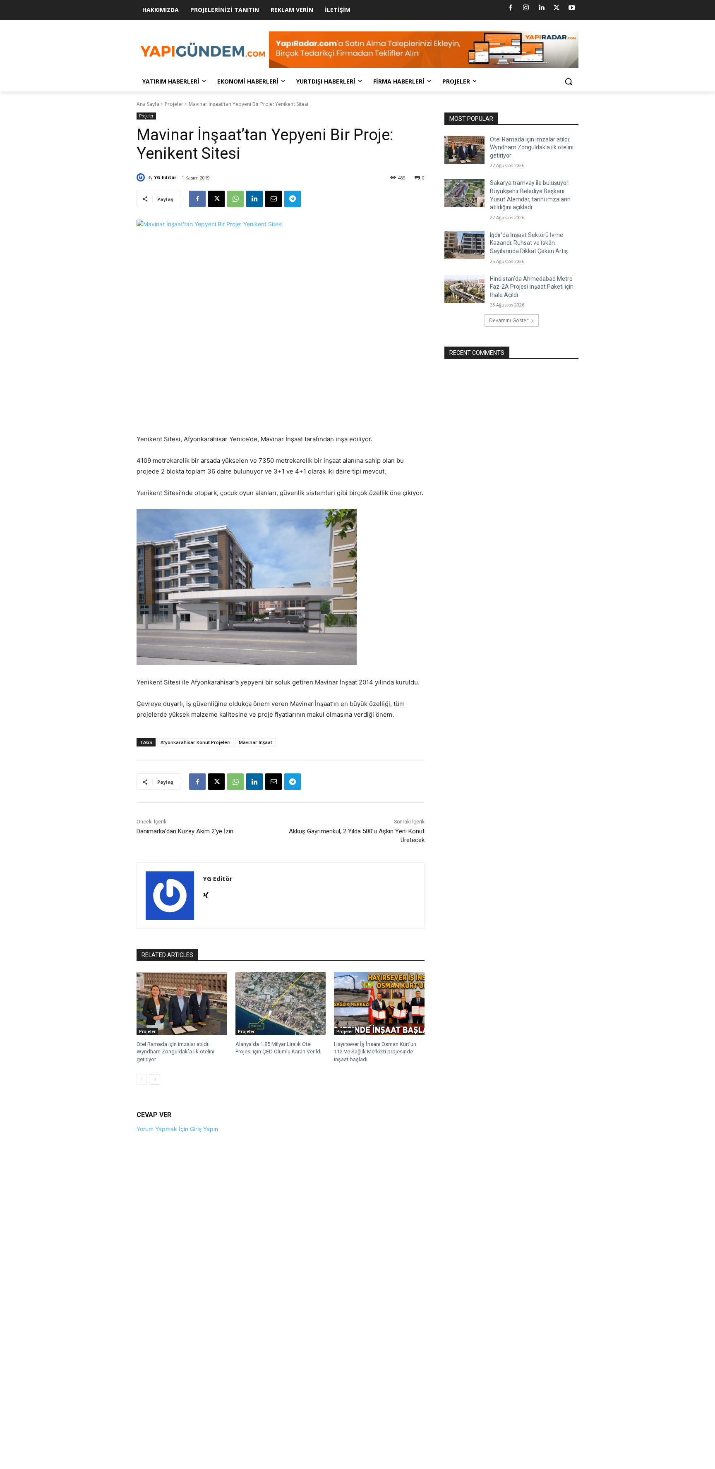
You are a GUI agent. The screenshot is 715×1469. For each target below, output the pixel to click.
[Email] (273, 199)
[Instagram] (526, 7)
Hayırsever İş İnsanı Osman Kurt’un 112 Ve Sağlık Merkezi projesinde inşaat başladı (375, 1051)
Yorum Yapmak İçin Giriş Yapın (177, 1128)
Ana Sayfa (148, 104)
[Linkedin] (541, 7)
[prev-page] (142, 1079)
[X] (556, 7)
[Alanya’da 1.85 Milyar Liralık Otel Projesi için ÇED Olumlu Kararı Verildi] (280, 1003)
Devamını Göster (508, 320)
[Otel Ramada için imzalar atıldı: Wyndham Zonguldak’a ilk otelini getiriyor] (182, 1003)
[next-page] (155, 1079)
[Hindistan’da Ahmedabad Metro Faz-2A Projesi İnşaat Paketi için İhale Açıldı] (464, 289)
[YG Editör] (142, 177)
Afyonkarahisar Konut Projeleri (195, 742)
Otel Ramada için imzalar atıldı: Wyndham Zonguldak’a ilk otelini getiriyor (175, 1051)
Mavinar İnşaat (255, 742)
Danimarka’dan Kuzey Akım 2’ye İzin (185, 831)
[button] (568, 81)
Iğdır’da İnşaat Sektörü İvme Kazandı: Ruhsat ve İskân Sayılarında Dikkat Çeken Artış (529, 243)
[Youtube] (571, 7)
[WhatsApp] (235, 199)
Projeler (174, 104)
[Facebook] (510, 7)
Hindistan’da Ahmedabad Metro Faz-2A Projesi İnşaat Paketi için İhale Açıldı (531, 286)
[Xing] (206, 893)
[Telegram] (292, 199)
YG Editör (165, 177)
